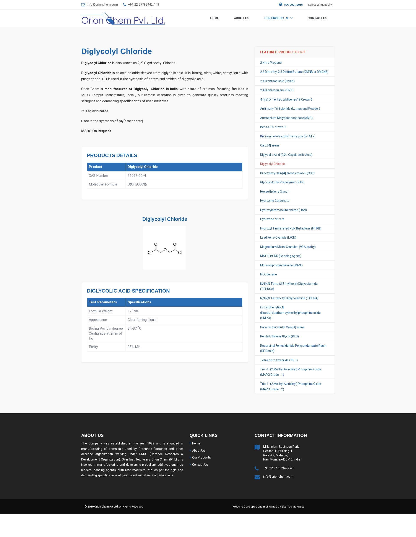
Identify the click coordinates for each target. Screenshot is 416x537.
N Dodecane (268, 274)
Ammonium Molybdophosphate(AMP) (286, 118)
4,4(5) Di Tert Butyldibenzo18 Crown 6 (286, 99)
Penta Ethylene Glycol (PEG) (279, 336)
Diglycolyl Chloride (272, 164)
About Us (241, 18)
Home (214, 18)
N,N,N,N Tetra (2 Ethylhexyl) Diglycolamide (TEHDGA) (289, 286)
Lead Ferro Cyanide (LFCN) (278, 237)
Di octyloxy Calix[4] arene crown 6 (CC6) (287, 173)
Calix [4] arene (270, 145)
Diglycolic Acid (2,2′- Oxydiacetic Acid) (286, 154)
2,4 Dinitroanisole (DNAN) (277, 81)
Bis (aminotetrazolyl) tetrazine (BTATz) (287, 136)
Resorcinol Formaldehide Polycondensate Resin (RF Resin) (293, 348)
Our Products (276, 18)
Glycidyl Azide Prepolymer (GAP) (282, 182)
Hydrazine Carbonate (274, 200)
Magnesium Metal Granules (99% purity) (288, 247)
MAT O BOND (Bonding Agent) (280, 256)
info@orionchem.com (102, 4)
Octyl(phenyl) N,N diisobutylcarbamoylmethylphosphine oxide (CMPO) (290, 313)
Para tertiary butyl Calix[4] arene (282, 327)
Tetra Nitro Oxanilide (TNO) (279, 360)
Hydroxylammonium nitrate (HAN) (283, 210)
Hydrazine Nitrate (272, 219)
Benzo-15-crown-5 (273, 127)
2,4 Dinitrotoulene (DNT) (277, 90)
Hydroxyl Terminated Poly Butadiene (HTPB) (290, 228)
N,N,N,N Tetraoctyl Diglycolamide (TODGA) (289, 298)
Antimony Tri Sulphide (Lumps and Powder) (290, 108)
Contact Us (317, 18)
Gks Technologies (292, 506)
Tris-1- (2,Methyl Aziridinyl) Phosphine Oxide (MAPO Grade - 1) (290, 372)
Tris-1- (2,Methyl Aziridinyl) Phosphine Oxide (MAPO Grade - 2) (290, 386)
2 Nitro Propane (271, 62)
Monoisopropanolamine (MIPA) (281, 265)
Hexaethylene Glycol (274, 191)
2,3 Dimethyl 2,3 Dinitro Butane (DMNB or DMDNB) (294, 71)
